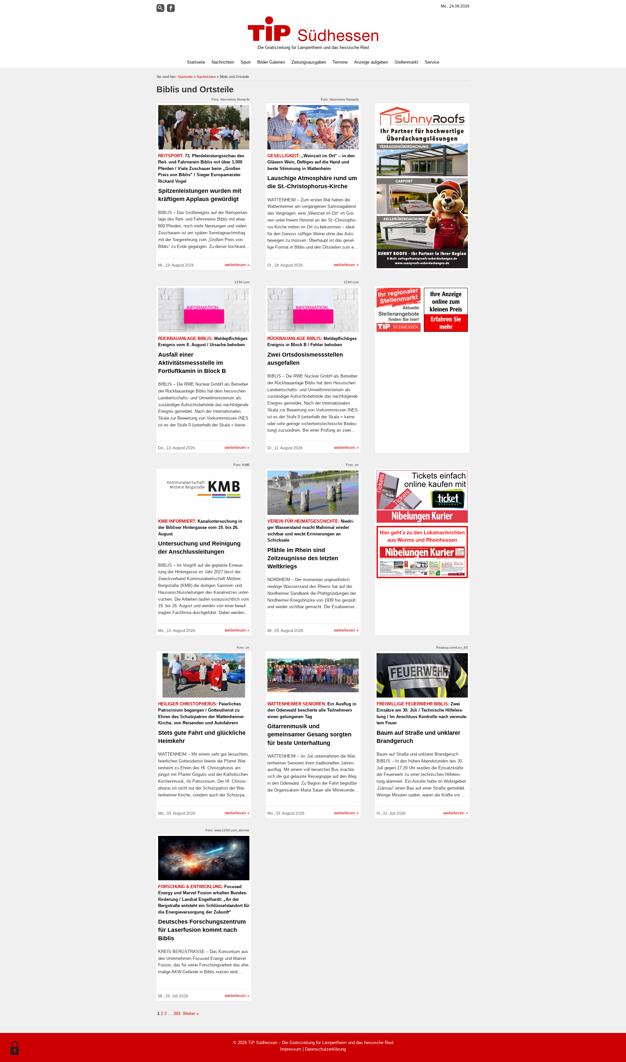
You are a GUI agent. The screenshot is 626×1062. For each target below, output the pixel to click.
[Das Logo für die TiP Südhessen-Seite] (313, 28)
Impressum (290, 1049)
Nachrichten (206, 77)
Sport (246, 62)
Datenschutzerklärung (325, 1049)
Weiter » (190, 1013)
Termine (340, 62)
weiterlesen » (237, 264)
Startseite (196, 62)
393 (176, 1013)
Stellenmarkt (406, 62)
